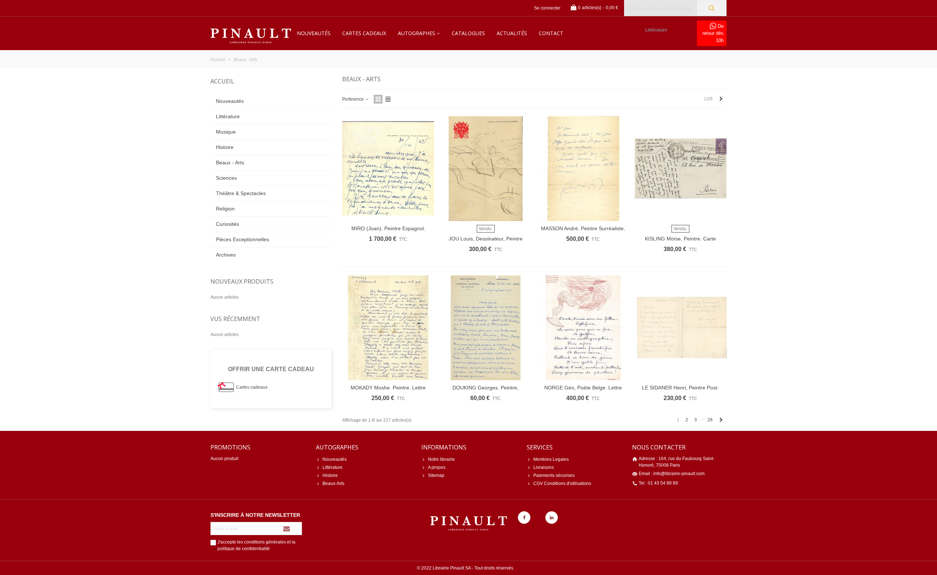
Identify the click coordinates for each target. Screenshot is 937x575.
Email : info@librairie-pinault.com (672, 473)
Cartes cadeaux (364, 33)
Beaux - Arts (230, 162)
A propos (436, 467)
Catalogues (468, 33)
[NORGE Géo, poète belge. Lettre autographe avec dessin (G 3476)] (583, 327)
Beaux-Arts (333, 483)
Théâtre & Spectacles (241, 193)
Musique (226, 132)
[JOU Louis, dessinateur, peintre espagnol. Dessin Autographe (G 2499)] (485, 168)
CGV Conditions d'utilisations (562, 483)
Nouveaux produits (241, 281)
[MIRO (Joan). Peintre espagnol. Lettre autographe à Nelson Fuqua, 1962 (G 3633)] (388, 168)
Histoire (225, 147)
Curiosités (227, 224)
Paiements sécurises (554, 475)
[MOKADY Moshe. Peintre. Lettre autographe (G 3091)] (388, 327)
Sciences (226, 178)
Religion (225, 209)
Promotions (230, 447)
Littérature (656, 30)
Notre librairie (441, 459)
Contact (551, 33)
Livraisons (543, 467)
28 (710, 419)
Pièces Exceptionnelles (242, 239)
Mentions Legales (551, 459)
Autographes (416, 33)
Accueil (222, 81)
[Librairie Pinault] (250, 33)
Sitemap (436, 475)
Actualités (512, 33)
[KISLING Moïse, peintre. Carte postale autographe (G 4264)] (681, 168)
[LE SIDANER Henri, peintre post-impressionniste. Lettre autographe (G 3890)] (681, 327)
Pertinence (353, 99)
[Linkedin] (551, 517)
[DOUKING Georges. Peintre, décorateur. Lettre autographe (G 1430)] (485, 327)
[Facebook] (524, 517)
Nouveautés (314, 33)
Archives (226, 255)
